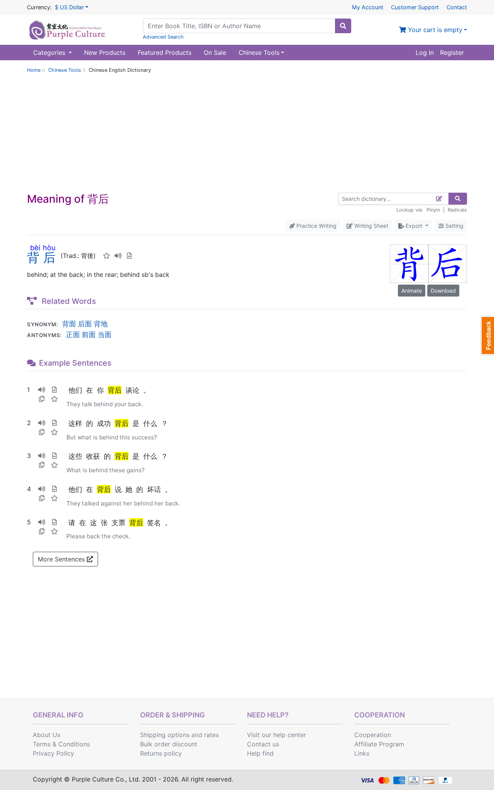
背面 (69, 323)
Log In (425, 52)
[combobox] (239, 26)
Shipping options (164, 735)
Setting (454, 225)
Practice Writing (316, 225)
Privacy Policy (53, 753)
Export (414, 225)
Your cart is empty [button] (434, 30)
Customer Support (415, 7)
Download (443, 290)
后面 (85, 323)
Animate (411, 290)
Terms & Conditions (61, 744)
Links (361, 753)
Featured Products (164, 52)
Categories (50, 52)
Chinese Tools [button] (259, 52)
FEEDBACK (487, 335)
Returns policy (161, 753)
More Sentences (62, 559)
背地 (101, 323)
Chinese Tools (64, 70)
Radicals (457, 210)
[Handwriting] (439, 199)
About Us (46, 735)
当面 (105, 334)
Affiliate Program (379, 744)
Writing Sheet (370, 225)
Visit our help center (276, 735)
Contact (457, 7)
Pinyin (433, 210)
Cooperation (372, 735)
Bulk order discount (168, 744)
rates (211, 735)
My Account (367, 7)
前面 (89, 334)
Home (34, 70)
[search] (343, 26)
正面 (73, 334)
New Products (104, 52)
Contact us (263, 744)
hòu (49, 247)
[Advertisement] (247, 135)
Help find (260, 753)
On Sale (215, 52)
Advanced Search (163, 37)
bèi (35, 247)
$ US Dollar (69, 7)
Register (452, 52)
